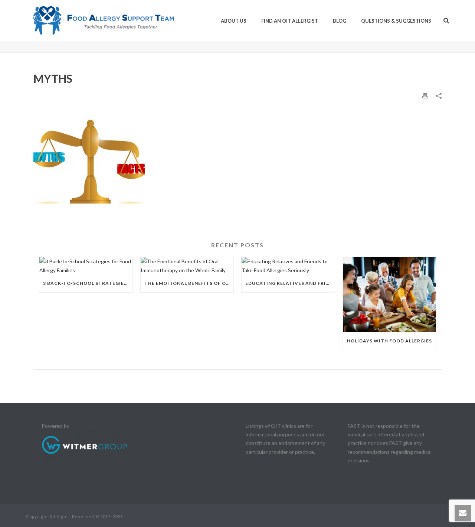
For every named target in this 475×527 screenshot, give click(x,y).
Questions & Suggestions (396, 21)
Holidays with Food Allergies (389, 341)
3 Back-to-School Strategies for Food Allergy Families (87, 283)
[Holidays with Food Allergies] (389, 294)
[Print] (425, 95)
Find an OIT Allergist (289, 21)
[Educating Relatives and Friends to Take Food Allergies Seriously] (288, 265)
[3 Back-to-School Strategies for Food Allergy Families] (85, 265)
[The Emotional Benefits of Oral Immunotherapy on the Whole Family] (187, 265)
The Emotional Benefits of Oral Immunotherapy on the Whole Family (189, 283)
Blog (339, 21)
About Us (233, 21)
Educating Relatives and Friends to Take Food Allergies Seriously (290, 283)
